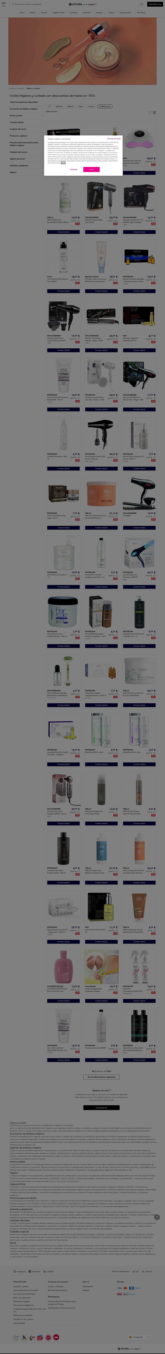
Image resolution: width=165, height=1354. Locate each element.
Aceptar (91, 169)
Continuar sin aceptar (114, 138)
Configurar (74, 169)
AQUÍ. (63, 163)
